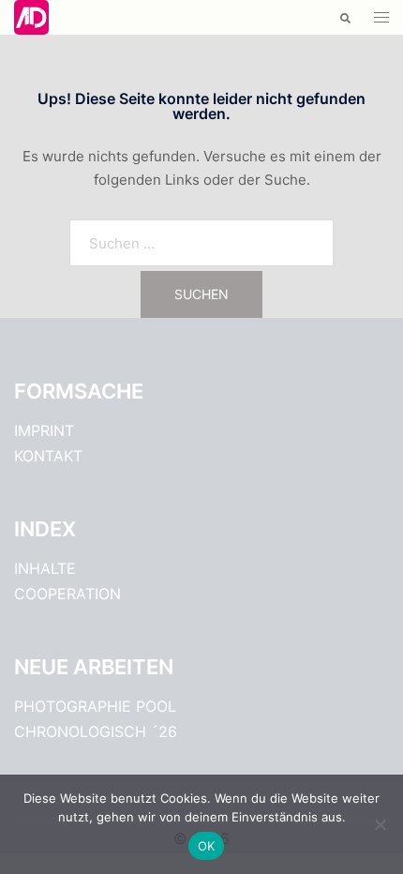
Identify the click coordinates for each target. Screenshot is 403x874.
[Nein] (379, 824)
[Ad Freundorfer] (31, 16)
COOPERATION (67, 593)
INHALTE (45, 568)
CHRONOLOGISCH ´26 (95, 731)
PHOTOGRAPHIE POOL (95, 706)
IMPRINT (44, 430)
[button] (344, 17)
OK (207, 845)
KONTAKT (48, 455)
